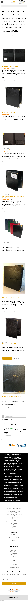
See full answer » (8, 435)
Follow (3, 426)
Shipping (14, 518)
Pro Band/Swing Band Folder (9, 113)
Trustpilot (2, 600)
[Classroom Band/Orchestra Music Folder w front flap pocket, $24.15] (14, 180)
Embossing (14, 540)
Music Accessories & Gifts (14, 539)
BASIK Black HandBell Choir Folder (11, 297)
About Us (14, 515)
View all (3, 439)
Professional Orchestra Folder (10, 66)
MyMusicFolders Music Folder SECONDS (12, 396)
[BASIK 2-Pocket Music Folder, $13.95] (14, 328)
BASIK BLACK (14, 550)
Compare (16, 80)
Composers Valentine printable (14, 508)
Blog (14, 524)
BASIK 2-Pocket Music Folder (9, 344)
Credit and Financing (14, 523)
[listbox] (10, 35)
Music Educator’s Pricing (14, 512)
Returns (14, 520)
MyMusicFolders (14, 548)
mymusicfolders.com (16, 429)
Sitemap (14, 527)
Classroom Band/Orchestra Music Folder (12, 244)
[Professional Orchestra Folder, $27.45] (14, 51)
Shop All (14, 542)
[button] (5, 437)
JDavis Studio (14, 554)
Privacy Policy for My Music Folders (14, 521)
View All (14, 556)
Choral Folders (14, 534)
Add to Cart (7, 358)
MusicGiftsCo (14, 553)
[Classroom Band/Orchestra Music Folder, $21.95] (14, 228)
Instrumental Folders (14, 536)
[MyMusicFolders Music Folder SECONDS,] (14, 379)
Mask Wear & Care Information (14, 511)
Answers (14, 509)
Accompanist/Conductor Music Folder (12, 150)
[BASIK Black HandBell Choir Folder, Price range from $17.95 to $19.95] (14, 278)
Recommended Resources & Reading (14, 514)
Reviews (14, 526)
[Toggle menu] (2, 2)
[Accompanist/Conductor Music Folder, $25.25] (14, 139)
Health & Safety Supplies (14, 537)
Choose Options (7, 80)
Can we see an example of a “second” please (10, 424)
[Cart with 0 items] (26, 2)
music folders (7, 491)
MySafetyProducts (14, 551)
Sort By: (3, 35)
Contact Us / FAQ (14, 517)
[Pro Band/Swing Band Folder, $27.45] (14, 97)
